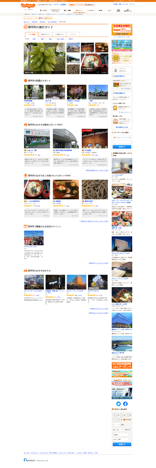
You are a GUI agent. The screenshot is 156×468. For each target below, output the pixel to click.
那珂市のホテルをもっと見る (99, 308)
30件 (100, 295)
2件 (97, 206)
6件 (39, 155)
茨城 (50, 39)
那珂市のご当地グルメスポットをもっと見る (94, 221)
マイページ (132, 4)
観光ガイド (42, 14)
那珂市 (71, 39)
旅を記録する (120, 93)
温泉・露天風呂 (53, 452)
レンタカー (91, 10)
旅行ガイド (35, 14)
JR (68, 452)
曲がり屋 (48, 101)
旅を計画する (120, 76)
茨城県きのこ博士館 (73, 101)
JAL (70, 452)
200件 (58, 297)
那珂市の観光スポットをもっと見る (97, 170)
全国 (34, 39)
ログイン (56, 4)
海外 (118, 10)
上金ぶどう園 (32, 150)
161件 (80, 295)
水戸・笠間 (60, 39)
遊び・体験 (67, 10)
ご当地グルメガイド (51, 14)
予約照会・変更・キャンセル (120, 4)
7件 (68, 155)
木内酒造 (88, 150)
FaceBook (125, 404)
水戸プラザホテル (93, 291)
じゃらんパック (55, 10)
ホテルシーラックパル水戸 (75, 291)
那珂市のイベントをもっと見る (98, 263)
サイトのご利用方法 (119, 1)
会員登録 (63, 4)
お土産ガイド (70, 14)
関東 (42, 39)
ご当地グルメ (59, 34)
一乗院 (91, 101)
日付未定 (128, 419)
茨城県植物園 (28, 101)
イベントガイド (61, 14)
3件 (97, 155)
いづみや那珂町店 (33, 201)
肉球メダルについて (126, 112)
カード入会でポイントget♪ (122, 37)
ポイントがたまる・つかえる (31, 18)
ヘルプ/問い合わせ (130, 1)
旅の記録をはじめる (122, 127)
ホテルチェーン (35, 452)
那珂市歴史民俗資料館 (64, 150)
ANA (73, 452)
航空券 (100, 10)
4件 (39, 206)
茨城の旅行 (42, 21)
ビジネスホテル (44, 452)
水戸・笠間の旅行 (52, 21)
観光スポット (45, 34)
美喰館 (58, 201)
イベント (73, 34)
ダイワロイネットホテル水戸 (33, 291)
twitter (118, 404)
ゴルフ (109, 10)
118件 (37, 295)
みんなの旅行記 (79, 14)
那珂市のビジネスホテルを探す (98, 313)
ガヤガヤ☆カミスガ (30, 246)
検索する (122, 147)
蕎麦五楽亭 (89, 201)
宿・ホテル (26, 452)
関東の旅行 (34, 21)
